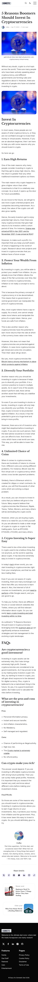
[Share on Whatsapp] (19, 875)
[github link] (22, 944)
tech (12, 564)
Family (4, 955)
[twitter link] (3, 944)
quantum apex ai (26, 628)
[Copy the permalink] (34, 875)
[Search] (26, 3)
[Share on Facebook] (9, 875)
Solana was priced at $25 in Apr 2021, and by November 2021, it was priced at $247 (18, 231)
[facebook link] (8, 944)
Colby (7, 27)
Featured (5, 962)
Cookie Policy (24, 958)
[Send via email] (29, 875)
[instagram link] (17, 944)
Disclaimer (23, 962)
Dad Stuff (5, 958)
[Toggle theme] (30, 3)
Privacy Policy (24, 955)
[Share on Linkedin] (24, 875)
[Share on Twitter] (4, 875)
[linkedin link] (13, 944)
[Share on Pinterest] (14, 875)
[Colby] (3, 27)
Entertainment (7, 968)
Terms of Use (24, 965)
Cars (3, 965)
